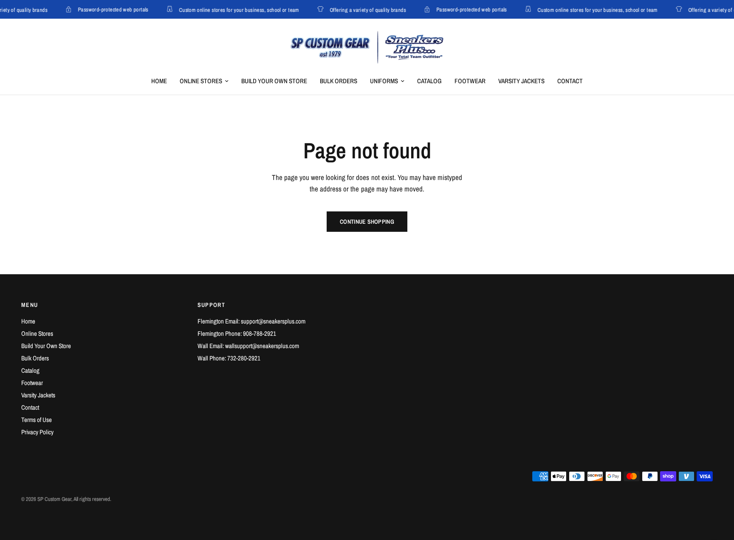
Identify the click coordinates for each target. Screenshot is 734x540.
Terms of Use (36, 419)
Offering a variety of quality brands (365, 9)
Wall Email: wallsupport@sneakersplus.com (248, 345)
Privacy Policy (37, 432)
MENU (29, 305)
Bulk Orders (338, 80)
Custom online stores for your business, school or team (237, 9)
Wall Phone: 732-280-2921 (229, 358)
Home (159, 80)
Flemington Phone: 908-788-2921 (237, 333)
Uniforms (384, 80)
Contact (570, 80)
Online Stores (201, 80)
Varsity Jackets (521, 80)
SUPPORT (212, 305)
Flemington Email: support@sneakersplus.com (251, 321)
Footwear (470, 80)
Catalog (429, 80)
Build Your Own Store (274, 80)
